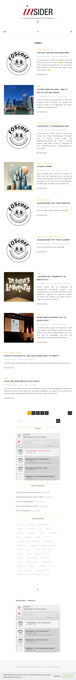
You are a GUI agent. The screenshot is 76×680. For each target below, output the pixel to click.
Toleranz (28, 570)
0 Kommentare (63, 56)
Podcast (20, 558)
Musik (29, 553)
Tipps (51, 49)
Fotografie (52, 533)
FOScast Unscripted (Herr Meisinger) (28, 492)
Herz (45, 237)
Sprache (32, 566)
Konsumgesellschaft (49, 545)
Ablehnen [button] (57, 676)
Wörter (47, 574)
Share (57, 446)
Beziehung (31, 524)
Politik (51, 163)
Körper (39, 123)
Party (47, 553)
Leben (39, 49)
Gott (46, 537)
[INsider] (38, 10)
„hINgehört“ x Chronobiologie (53, 126)
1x (28, 442)
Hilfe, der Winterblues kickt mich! (22, 381)
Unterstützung (42, 570)
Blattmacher (44, 524)
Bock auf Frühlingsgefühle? (25, 501)
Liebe (37, 549)
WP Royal (29, 667)
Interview (34, 545)
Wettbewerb (35, 574)
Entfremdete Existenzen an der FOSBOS (29, 497)
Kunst (19, 549)
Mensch (20, 553)
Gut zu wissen (22, 541)
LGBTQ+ (28, 549)
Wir (50, 200)
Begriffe (20, 524)
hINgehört (48, 541)
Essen (47, 529)
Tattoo (52, 566)
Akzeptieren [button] (68, 676)
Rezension (21, 566)
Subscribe (49, 446)
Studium (42, 566)
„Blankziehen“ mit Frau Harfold (53, 203)
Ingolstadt (21, 545)
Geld (19, 537)
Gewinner (28, 537)
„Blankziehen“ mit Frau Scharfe (53, 240)
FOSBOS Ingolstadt (53, 667)
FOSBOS (42, 533)
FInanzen (31, 533)
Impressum (37, 667)
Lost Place (46, 549)
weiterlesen (42, 74)
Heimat (39, 163)
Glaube (38, 537)
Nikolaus (38, 553)
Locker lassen (44, 166)
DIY (40, 529)
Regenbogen (47, 562)
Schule (44, 49)
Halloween (36, 541)
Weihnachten (22, 574)
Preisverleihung (33, 562)
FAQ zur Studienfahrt (23, 511)
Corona (20, 529)
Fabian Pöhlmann (44, 207)
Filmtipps (21, 533)
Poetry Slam (32, 558)
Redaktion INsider (44, 56)
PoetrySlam (45, 558)
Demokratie (31, 529)
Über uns (44, 667)
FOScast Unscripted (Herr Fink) (53, 53)
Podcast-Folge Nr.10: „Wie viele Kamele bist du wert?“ (32, 356)
